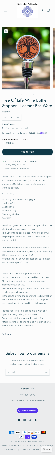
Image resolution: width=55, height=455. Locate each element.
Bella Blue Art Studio (26, 442)
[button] (6, 10)
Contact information (30, 449)
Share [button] (8, 334)
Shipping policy (12, 449)
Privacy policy (30, 445)
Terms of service (46, 445)
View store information (17, 168)
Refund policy (17, 445)
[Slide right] (33, 94)
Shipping (5, 128)
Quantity (6, 112)
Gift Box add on (16, 139)
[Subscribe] (46, 372)
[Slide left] (21, 94)
